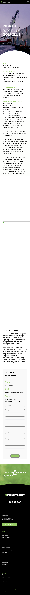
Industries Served (6, 537)
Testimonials (5, 535)
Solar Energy (5, 552)
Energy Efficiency (6, 547)
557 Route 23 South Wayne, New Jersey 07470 (8, 519)
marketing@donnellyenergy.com (14, 392)
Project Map (5, 564)
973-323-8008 (9, 385)
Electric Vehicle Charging (8, 550)
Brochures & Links (6, 577)
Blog (3, 574)
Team (3, 532)
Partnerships (5, 581)
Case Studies (5, 562)
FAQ (3, 579)
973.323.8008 (5, 515)
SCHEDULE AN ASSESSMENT (9, 524)
